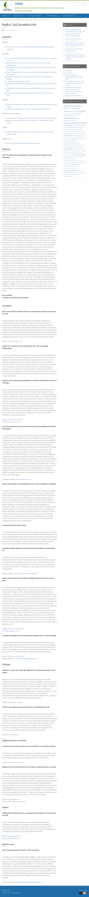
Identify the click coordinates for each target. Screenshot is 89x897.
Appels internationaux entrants (69, 133)
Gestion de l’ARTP (79, 162)
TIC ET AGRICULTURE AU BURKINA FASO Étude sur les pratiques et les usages (75, 45)
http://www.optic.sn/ (13, 341)
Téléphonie (69, 149)
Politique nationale (75, 111)
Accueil (4, 20)
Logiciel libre (83, 133)
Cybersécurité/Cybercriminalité (75, 123)
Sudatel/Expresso (67, 127)
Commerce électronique (73, 137)
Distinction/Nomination (69, 160)
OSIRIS (19, 4)
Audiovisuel (69, 154)
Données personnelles (77, 129)
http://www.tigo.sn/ (12, 735)
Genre (83, 135)
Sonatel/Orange (68, 125)
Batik (8, 20)
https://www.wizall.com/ (15, 656)
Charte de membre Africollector (73, 40)
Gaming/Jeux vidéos (67, 176)
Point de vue (66, 137)
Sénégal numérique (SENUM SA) (73, 95)
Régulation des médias (75, 127)
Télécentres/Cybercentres (68, 108)
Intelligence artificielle (73, 174)
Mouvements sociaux (68, 129)
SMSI (75, 166)
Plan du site (6, 893)
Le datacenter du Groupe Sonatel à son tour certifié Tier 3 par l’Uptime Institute (32, 118)
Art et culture (79, 135)
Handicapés (76, 160)
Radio (73, 145)
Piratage (71, 139)
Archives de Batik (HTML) (17, 20)
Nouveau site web (75, 115)
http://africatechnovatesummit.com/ (28, 882)
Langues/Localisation (73, 146)
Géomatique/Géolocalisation (76, 156)
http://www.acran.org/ (14, 702)
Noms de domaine (67, 113)
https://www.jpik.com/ (23, 479)
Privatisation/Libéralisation (69, 166)
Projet (75, 120)
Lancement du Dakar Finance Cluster (18, 81)
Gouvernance (76, 143)
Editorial (79, 174)
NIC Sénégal (68, 70)
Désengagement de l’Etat (77, 148)
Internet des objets (81, 172)
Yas (72, 176)
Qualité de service (74, 164)
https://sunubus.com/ (16, 420)
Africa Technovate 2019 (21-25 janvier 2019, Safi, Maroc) (23, 143)
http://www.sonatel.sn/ (15, 762)
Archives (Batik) (15, 893)
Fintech (82, 111)
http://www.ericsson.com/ (17, 801)
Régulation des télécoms (73, 106)
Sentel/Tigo (70, 158)
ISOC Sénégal (68, 73)
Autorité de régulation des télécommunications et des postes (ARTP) (74, 77)
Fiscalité (75, 135)
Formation (78, 133)
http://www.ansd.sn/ (13, 836)
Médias (84, 131)
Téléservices (75, 139)
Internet (83, 148)
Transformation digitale (78, 155)
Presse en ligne (66, 139)
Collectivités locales (67, 150)
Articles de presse (34, 16)
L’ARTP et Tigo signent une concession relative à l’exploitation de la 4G (29, 109)
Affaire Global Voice (67, 156)
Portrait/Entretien (67, 145)
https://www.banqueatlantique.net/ (26, 659)
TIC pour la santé (77, 145)
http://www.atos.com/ (14, 422)
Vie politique (74, 158)
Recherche (71, 120)
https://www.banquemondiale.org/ (25, 573)
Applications (82, 127)
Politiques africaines (69, 135)
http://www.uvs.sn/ (12, 631)
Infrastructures (70, 118)
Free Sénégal (66, 174)
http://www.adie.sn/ (12, 838)
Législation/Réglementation (69, 143)
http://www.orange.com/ (16, 629)
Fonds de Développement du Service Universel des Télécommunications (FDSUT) (74, 83)
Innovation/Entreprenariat (71, 170)
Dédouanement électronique (76, 150)
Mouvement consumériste (77, 131)
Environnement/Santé (72, 141)
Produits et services (76, 113)
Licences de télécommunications (79, 125)
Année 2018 (29, 20)
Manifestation (81, 137)
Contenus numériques (71, 162)
